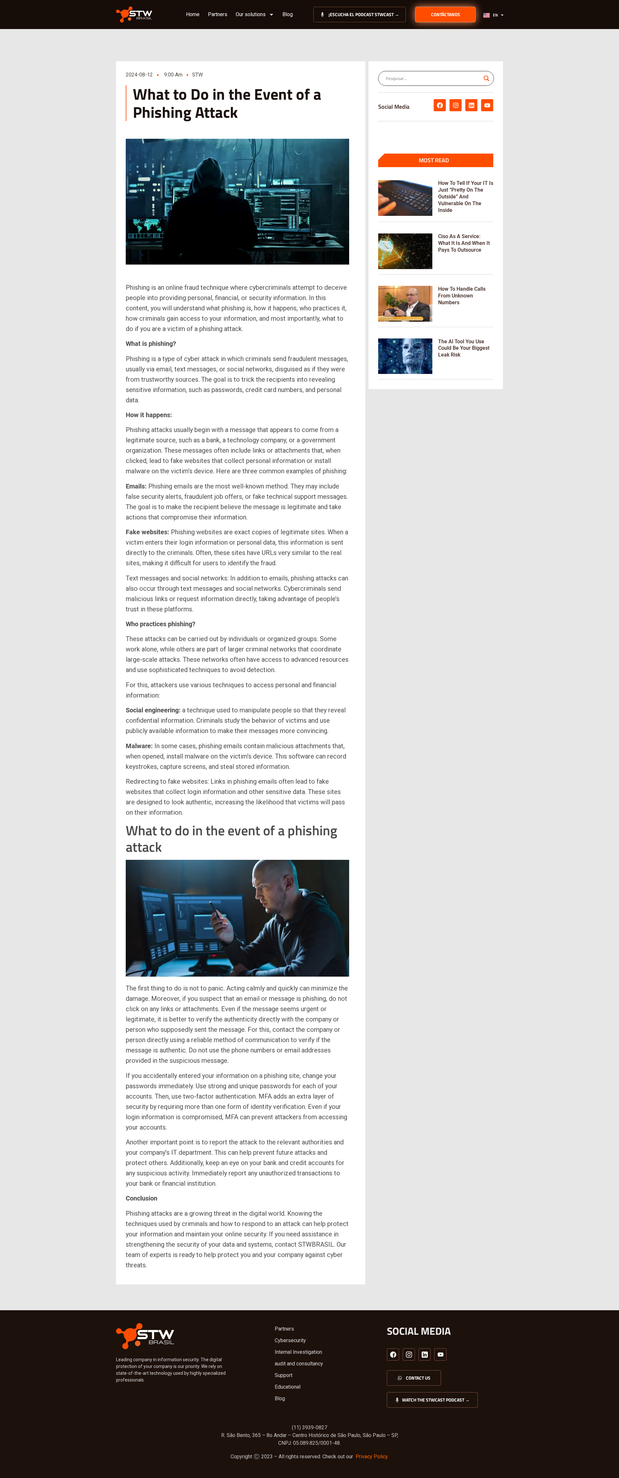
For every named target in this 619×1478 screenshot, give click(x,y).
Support (283, 1375)
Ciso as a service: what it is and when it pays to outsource (464, 243)
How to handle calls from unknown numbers (462, 296)
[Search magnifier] (486, 78)
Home (193, 14)
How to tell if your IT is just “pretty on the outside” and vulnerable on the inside (465, 196)
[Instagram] (455, 105)
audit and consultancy (299, 1364)
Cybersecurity (290, 1340)
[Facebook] (440, 105)
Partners (217, 14)
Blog (287, 14)
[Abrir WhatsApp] (603, 1462)
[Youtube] (487, 105)
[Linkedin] (471, 105)
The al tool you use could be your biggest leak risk (463, 348)
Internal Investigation (298, 1352)
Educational (287, 1387)
